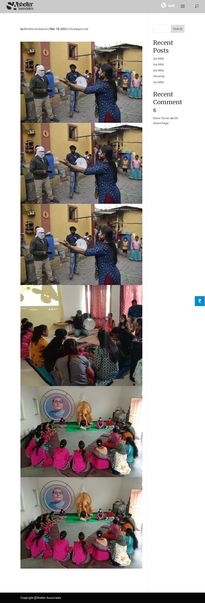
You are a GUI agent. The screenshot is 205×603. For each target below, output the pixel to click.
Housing (158, 76)
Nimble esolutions (36, 29)
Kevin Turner (161, 118)
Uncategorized (78, 29)
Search (177, 28)
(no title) (158, 58)
